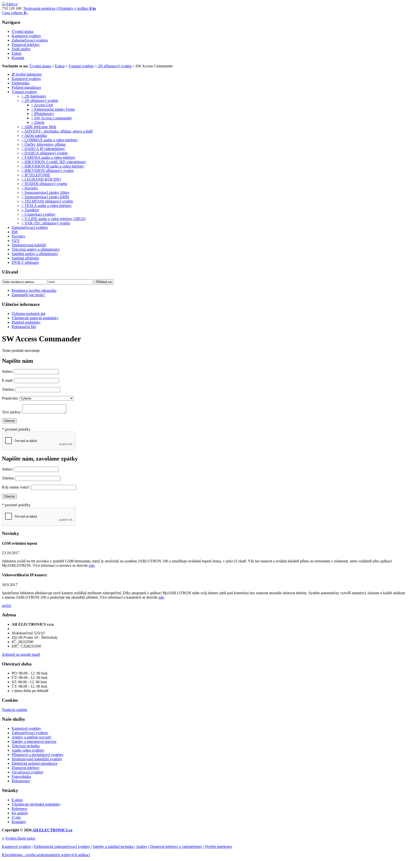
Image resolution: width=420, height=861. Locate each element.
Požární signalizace (26, 87)
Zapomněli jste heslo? (28, 295)
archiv (6, 606)
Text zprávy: (11, 412)
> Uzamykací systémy (38, 214)
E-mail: (7, 380)
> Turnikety (30, 210)
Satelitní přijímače (25, 258)
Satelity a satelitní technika (113, 846)
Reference (19, 809)
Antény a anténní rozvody (32, 737)
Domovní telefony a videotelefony (176, 846)
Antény (142, 846)
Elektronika (20, 83)
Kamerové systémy (26, 79)
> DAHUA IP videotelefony (43, 149)
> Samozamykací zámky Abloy (45, 192)
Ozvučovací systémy (28, 772)
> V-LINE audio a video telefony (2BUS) (53, 219)
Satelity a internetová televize (34, 741)
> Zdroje (37, 122)
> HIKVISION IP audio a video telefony (52, 166)
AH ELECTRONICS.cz (52, 830)
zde (161, 597)
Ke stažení (20, 813)
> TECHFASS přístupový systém (47, 201)
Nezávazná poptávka (39, 8)
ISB (15, 232)
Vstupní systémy (81, 66)
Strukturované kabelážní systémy (37, 759)
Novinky (18, 236)
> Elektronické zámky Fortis (53, 109)
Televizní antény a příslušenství (36, 249)
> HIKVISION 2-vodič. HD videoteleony (53, 162)
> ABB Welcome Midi (38, 127)
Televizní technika (26, 746)
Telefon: (8, 389)
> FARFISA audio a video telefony (48, 157)
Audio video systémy (28, 750)
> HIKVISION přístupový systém (47, 171)
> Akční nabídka (34, 135)
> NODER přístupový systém (44, 184)
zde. (92, 565)
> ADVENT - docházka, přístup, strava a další (57, 131)
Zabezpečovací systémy (30, 227)
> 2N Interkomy (33, 96)
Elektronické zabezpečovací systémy (62, 846)
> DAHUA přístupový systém (44, 153)
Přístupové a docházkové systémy (37, 755)
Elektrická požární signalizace (34, 763)
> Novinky (29, 188)
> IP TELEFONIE (35, 175)
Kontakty (19, 822)
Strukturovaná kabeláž (29, 245)
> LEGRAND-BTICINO (41, 179)
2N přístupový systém (114, 66)
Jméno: (7, 371)
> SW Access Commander (51, 118)
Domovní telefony (26, 768)
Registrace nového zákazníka (34, 290)
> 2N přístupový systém (39, 100)
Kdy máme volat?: (16, 487)
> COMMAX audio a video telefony (49, 140)
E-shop (17, 800)
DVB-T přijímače (25, 262)
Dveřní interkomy (218, 846)
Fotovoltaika (21, 776)
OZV (16, 241)
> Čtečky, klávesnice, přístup (43, 144)
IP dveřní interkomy (27, 74)
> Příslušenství (42, 114)
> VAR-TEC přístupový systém (45, 223)
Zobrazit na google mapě (21, 654)
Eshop (60, 66)
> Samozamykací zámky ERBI (45, 197)
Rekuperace (21, 781)
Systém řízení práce (20, 838)
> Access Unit (42, 105)
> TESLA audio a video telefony (46, 206)
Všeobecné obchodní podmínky (36, 804)
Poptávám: (10, 398)
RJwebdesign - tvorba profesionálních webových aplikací (46, 855)
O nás (16, 817)
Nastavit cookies (14, 710)
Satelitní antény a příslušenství (35, 254)
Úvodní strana (40, 66)
